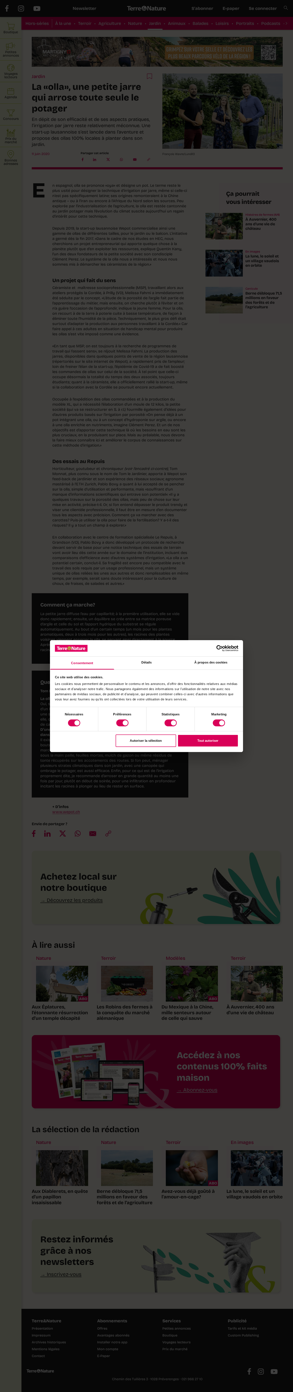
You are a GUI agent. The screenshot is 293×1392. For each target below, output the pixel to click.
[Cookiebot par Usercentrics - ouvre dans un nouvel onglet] (219, 648)
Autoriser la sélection (146, 740)
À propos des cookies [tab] (210, 662)
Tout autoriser (207, 740)
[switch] (122, 722)
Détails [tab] (146, 662)
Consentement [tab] (82, 663)
